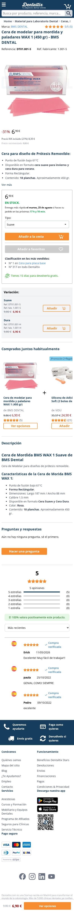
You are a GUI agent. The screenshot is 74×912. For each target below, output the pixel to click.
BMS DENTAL (19, 26)
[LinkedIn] (42, 876)
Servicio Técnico (12, 829)
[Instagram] (32, 876)
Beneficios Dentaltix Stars (53, 760)
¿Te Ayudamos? (11, 776)
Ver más (7, 185)
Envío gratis (24, 738)
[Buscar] (69, 13)
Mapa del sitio (11, 765)
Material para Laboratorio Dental (36, 21)
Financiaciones (46, 776)
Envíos (41, 770)
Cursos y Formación (14, 804)
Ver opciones (20, 426)
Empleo (6, 781)
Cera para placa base (32, 263)
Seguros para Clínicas (15, 824)
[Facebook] (22, 876)
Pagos (40, 781)
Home (8, 21)
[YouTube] (51, 876)
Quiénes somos (11, 760)
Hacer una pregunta (24, 551)
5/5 (68, 26)
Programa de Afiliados (15, 819)
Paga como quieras (56, 726)
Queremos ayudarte (19, 726)
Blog (4, 770)
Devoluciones (45, 765)
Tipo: (8, 218)
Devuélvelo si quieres (57, 738)
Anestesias (8, 799)
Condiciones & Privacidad (53, 786)
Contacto (7, 786)
